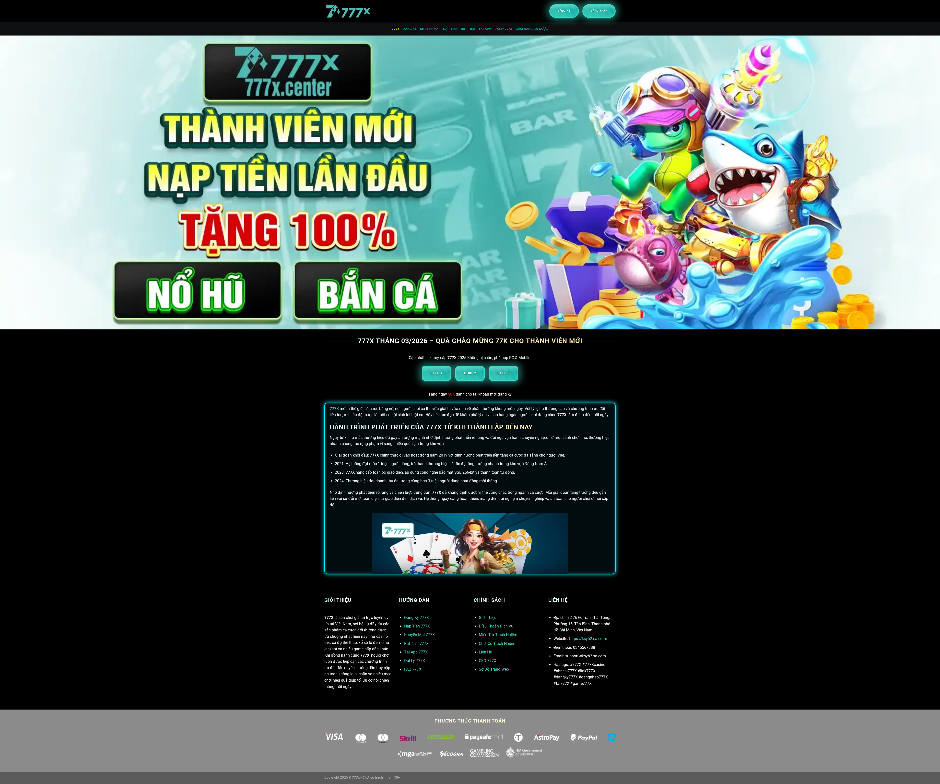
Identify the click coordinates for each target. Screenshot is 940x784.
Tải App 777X (416, 652)
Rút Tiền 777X (416, 643)
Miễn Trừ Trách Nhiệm (498, 634)
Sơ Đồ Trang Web (494, 669)
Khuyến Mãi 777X (419, 634)
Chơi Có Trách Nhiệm (497, 643)
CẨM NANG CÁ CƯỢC (532, 29)
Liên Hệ (485, 652)
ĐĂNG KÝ (410, 29)
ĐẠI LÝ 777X (503, 29)
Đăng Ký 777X (416, 617)
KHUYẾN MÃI (430, 29)
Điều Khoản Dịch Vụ (496, 626)
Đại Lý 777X (414, 660)
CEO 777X (487, 660)
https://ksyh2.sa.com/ (588, 638)
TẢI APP (485, 29)
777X (395, 29)
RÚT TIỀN (468, 29)
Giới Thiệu (487, 617)
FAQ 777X (412, 669)
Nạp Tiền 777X (417, 626)
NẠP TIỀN (450, 29)
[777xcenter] (348, 11)
